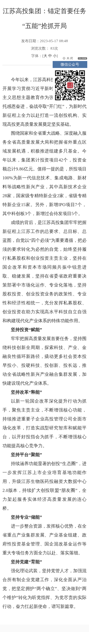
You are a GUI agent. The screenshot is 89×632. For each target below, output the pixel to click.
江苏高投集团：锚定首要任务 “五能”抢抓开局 (44, 18)
